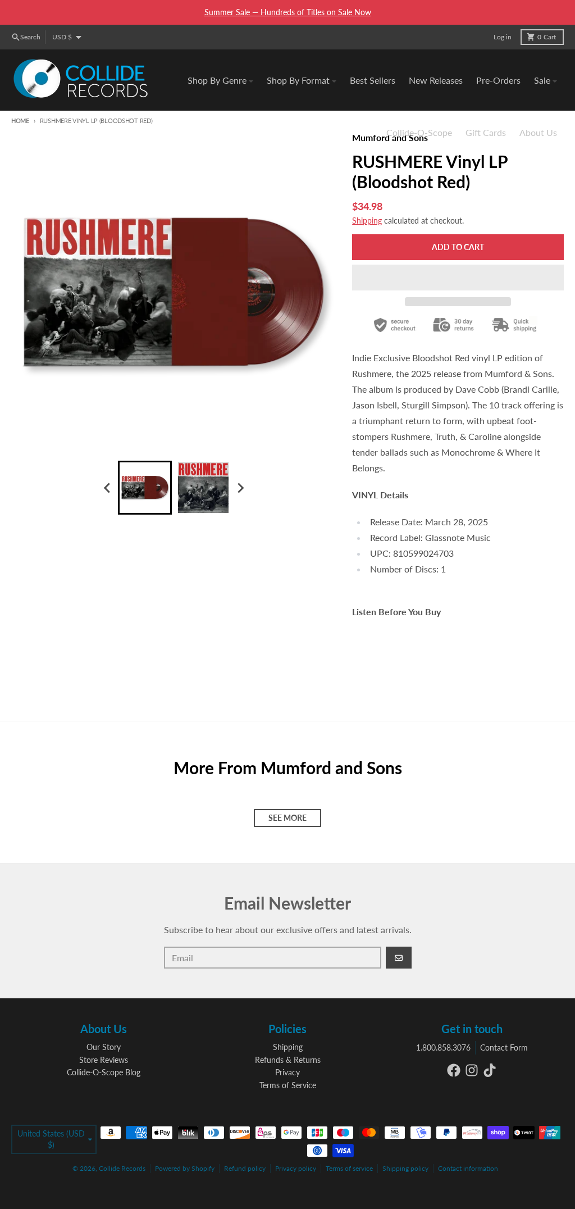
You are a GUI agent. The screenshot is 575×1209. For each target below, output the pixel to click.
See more (287, 817)
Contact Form (504, 1047)
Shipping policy (405, 1168)
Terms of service (349, 1168)
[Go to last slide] (108, 487)
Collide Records (122, 1168)
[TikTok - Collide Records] (489, 1070)
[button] (458, 277)
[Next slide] (240, 487)
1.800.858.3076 (443, 1047)
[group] (145, 488)
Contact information (468, 1168)
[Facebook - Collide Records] (453, 1070)
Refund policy (245, 1168)
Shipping (367, 220)
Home (20, 120)
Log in (503, 37)
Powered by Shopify (185, 1168)
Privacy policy (295, 1168)
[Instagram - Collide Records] (471, 1070)
